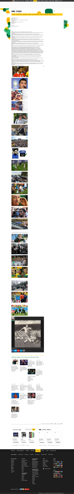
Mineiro (23, 477)
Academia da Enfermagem (43, 445)
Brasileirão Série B (35, 462)
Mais (14, 33)
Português (33, 483)
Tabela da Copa (19, 14)
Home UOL (13, 450)
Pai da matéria (45, 14)
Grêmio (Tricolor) (60, 465)
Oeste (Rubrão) (58, 475)
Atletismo (12, 460)
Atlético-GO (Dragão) (60, 472)
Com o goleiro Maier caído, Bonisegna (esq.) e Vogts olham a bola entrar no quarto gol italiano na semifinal (24, 51)
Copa (18, 11)
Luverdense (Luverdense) (60, 473)
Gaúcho (23, 479)
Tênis (12, 469)
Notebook (27, 445)
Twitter (22, 489)
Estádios (29, 14)
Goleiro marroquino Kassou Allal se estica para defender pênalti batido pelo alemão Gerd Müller (23, 46)
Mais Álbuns (12, 320)
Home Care (58, 445)
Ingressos (44, 462)
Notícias (31, 0)
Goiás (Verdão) (58, 465)
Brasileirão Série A (35, 461)
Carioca (23, 476)
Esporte (35, 0)
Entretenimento (20, 450)
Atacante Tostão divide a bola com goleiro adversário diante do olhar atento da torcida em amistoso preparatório (25, 32)
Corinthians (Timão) (54, 464)
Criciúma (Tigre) (58, 464)
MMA (12, 466)
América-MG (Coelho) (56, 472)
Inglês (33, 481)
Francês (33, 480)
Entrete (38, 0)
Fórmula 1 (12, 462)
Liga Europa (34, 475)
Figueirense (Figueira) (62, 464)
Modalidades (14, 458)
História (53, 14)
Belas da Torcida (24, 465)
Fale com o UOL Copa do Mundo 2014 (46, 423)
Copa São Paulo (34, 467)
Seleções (25, 14)
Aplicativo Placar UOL (25, 466)
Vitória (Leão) (62, 467)
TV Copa (41, 14)
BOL (53, 0)
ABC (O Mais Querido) (54, 472)
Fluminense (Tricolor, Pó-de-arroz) (56, 465)
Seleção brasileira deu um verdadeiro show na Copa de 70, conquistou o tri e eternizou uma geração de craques (25, 41)
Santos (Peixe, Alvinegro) (56, 467)
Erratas (54, 423)
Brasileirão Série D (35, 464)
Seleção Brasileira (47, 468)
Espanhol (33, 478)
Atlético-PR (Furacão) (56, 462)
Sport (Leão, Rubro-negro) (60, 467)
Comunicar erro (59, 423)
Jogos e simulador (45, 461)
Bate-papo (27, 0)
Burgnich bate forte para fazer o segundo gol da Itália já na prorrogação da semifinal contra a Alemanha (24, 50)
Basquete (12, 461)
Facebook (20, 489)
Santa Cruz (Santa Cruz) (58, 477)
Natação (12, 467)
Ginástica (12, 465)
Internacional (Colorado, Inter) (62, 465)
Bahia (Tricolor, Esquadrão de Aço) (58, 462)
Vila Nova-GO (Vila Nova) (62, 477)
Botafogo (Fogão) (60, 462)
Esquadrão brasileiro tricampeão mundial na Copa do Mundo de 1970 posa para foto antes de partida (24, 34)
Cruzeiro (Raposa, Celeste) (60, 464)
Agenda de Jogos (24, 460)
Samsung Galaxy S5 (16, 445)
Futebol (12, 463)
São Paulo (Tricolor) (58, 467)
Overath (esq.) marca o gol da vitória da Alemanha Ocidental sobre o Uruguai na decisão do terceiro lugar (24, 52)
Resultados (23, 461)
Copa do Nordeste (24, 480)
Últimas (13, 14)
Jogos (47, 450)
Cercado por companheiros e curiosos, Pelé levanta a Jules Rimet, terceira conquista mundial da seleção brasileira (25, 61)
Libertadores (26, 454)
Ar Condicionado (22, 445)
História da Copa (45, 466)
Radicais (12, 468)
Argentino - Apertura (35, 476)
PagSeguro (57, 0)
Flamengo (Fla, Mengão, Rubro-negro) (54, 465)
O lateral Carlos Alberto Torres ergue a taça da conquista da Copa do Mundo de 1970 (22, 60)
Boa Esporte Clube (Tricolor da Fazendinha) (54, 473)
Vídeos (23, 471)
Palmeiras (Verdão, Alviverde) (54, 467)
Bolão (50, 14)
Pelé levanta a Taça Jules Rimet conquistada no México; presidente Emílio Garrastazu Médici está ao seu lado (25, 63)
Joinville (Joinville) (54, 475)
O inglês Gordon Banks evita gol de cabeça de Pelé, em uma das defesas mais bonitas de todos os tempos (25, 37)
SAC (23, 0)
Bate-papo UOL (53, 450)
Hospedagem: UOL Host (60, 493)
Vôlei (12, 472)
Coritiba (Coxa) (56, 464)
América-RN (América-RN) (58, 472)
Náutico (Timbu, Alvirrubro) (56, 475)
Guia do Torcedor (35, 14)
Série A (54, 460)
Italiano (33, 482)
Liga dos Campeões (35, 474)
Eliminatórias (45, 465)
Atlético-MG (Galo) (54, 462)
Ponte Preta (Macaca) (62, 475)
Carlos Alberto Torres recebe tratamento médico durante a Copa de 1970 (20, 43)
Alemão (33, 477)
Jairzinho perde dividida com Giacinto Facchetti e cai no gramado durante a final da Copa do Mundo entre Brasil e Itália (26, 55)
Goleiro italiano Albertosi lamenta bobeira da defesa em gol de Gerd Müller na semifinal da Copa (23, 48)
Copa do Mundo (50, 454)
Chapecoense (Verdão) (62, 462)
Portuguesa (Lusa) (54, 477)
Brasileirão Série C (35, 463)
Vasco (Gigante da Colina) (60, 477)
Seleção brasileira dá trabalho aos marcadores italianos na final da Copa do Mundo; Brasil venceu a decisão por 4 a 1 (26, 56)
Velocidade (13, 471)
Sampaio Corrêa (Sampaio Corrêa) (56, 477)
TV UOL (50, 0)
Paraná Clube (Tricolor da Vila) (60, 475)
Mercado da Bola (44, 454)
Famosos (46, 0)
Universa (42, 0)
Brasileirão (31, 454)
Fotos (22, 469)
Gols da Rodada (24, 463)
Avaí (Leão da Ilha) (62, 472)
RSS (23, 489)
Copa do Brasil (37, 454)
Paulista (23, 475)
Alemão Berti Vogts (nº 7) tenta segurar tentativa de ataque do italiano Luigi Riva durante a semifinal (24, 49)
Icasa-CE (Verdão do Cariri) (62, 473)
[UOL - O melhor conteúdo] (13, 1)
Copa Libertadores (35, 471)
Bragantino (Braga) (56, 473)
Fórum (23, 467)
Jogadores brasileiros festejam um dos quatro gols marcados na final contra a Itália (21, 59)
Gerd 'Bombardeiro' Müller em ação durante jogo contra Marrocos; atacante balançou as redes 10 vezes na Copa (25, 45)
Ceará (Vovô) (58, 473)
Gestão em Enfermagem (51, 445)
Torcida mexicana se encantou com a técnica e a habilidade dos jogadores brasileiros (22, 54)
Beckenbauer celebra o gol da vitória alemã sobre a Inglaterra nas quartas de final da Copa (22, 47)
